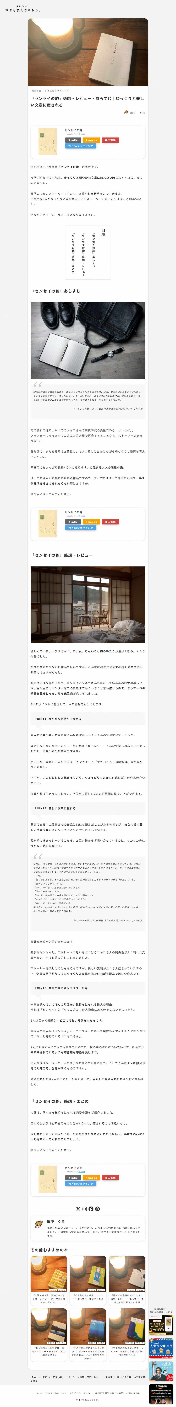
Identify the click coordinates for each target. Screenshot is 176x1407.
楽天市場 (110, 140)
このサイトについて (56, 1393)
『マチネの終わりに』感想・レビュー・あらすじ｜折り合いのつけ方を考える (127, 1351)
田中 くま (137, 113)
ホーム (39, 1393)
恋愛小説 (36, 90)
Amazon (91, 140)
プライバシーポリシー (81, 1393)
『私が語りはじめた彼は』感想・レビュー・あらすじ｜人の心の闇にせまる (48, 1351)
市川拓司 (101, 1343)
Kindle (73, 140)
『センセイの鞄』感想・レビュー (83, 254)
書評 (45, 1377)
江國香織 (140, 1290)
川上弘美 (49, 90)
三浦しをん (61, 1343)
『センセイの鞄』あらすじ (93, 249)
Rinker (82, 134)
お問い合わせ (133, 1393)
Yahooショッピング (80, 146)
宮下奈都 (62, 1290)
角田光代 (101, 1290)
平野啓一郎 (139, 1343)
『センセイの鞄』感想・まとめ (73, 252)
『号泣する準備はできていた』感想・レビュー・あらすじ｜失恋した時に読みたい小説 (127, 1299)
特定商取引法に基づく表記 (109, 1393)
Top (34, 1377)
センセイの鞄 (73, 130)
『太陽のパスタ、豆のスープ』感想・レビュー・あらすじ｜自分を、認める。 (48, 1299)
